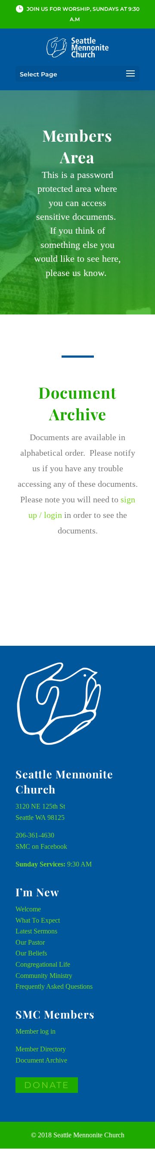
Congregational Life (43, 964)
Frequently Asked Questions (54, 986)
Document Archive (41, 1060)
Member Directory (41, 1049)
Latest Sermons (36, 931)
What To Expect (38, 920)
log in (48, 1031)
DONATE (46, 1085)
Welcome (28, 909)
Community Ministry (44, 975)
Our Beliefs (31, 953)
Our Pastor (30, 942)
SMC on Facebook (41, 846)
